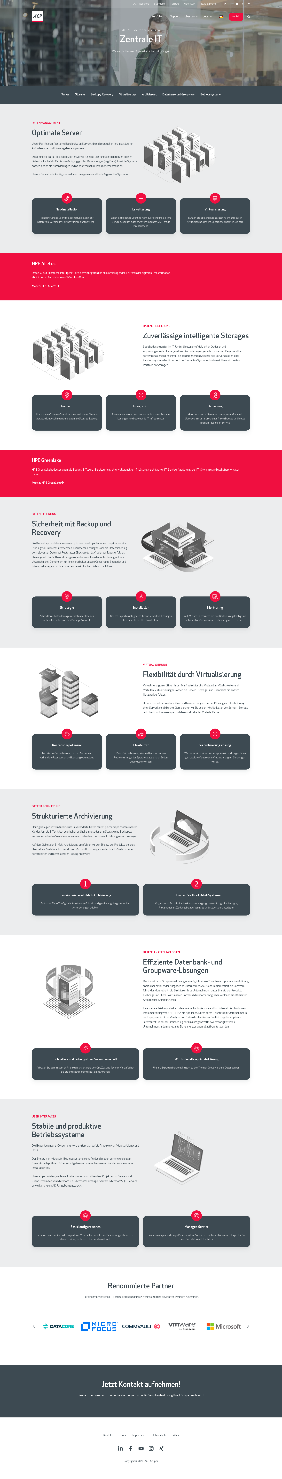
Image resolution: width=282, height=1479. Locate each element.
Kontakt (236, 16)
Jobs (206, 16)
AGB (176, 1435)
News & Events (208, 4)
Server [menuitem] (65, 94)
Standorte (159, 4)
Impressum (138, 1435)
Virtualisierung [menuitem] (127, 94)
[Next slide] (248, 1326)
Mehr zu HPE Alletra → (45, 286)
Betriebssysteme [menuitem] (210, 94)
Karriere (175, 4)
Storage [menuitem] (80, 94)
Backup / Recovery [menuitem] (102, 94)
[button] (248, 16)
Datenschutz (159, 1435)
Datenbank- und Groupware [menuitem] (178, 94)
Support (175, 16)
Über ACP (189, 4)
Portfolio (156, 16)
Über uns (190, 16)
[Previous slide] (34, 1326)
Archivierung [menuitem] (149, 94)
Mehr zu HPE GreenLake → (48, 483)
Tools (122, 1435)
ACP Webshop (141, 4)
